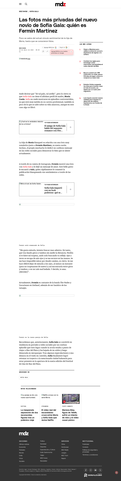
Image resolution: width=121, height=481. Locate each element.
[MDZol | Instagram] (90, 470)
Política (42, 441)
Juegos (63, 453)
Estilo (20, 455)
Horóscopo (65, 447)
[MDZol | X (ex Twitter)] (100, 470)
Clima (63, 444)
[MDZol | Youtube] (95, 470)
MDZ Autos (43, 458)
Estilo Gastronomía (46, 452)
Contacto (85, 447)
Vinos (21, 458)
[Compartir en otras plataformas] (47, 51)
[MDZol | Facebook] (85, 470)
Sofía (28, 99)
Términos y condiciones (90, 455)
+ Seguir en (62, 47)
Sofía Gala (27, 96)
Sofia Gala (24, 377)
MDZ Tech (64, 455)
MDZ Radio (64, 450)
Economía (22, 447)
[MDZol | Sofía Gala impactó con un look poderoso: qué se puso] (70, 189)
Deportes (43, 447)
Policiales (22, 450)
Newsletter (43, 461)
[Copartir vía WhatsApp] (43, 51)
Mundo (21, 453)
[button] (20, 4)
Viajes (42, 455)
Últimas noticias (24, 444)
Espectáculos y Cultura (47, 449)
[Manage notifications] (116, 472)
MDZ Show (22, 48)
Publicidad (85, 444)
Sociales (21, 461)
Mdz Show (23, 11)
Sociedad (43, 444)
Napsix (63, 458)
